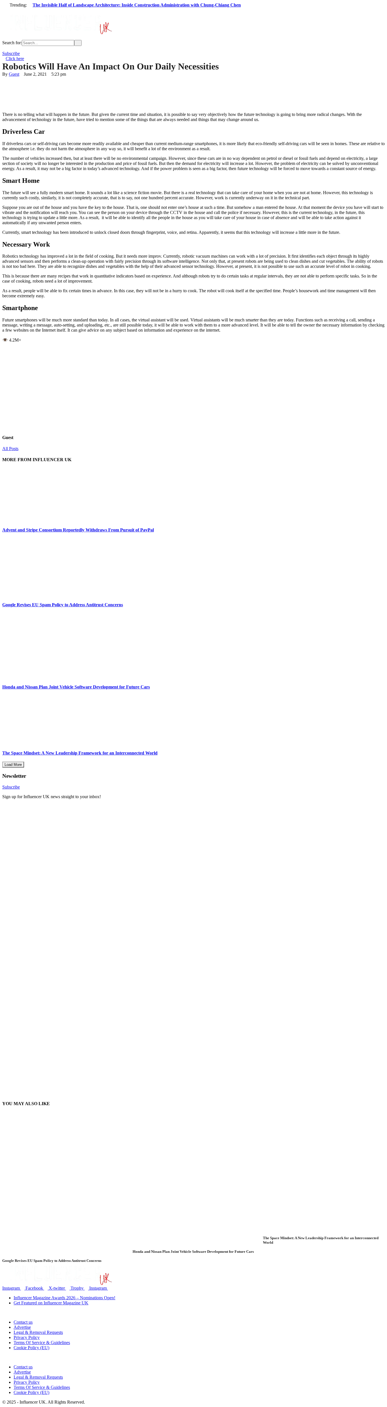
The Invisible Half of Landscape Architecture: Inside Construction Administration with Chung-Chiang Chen (137, 5)
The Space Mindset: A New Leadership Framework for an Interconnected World (80, 753)
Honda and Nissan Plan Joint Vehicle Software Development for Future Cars (76, 687)
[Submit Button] (78, 43)
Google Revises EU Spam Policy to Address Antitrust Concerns (62, 604)
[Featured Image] (111, 1255)
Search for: (12, 42)
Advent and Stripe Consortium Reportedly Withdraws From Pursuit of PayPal (78, 529)
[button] (193, 10)
